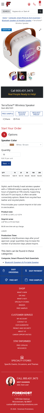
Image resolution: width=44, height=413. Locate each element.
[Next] (39, 48)
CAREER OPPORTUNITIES (22, 334)
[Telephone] (34, 4)
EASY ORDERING (13, 270)
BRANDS (22, 305)
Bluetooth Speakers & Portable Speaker (16, 20)
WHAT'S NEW (22, 292)
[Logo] (8, 4)
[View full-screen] (40, 29)
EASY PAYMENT (35, 271)
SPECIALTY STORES (22, 302)
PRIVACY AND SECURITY (22, 328)
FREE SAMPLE (7, 113)
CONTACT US (22, 322)
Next (5, 163)
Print (17, 119)
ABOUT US (22, 331)
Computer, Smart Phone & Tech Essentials (24, 18)
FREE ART (13, 280)
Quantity (5, 150)
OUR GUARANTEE (22, 325)
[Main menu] (3, 4)
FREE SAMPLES (35, 280)
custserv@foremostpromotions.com (22, 404)
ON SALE (22, 295)
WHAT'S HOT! (22, 299)
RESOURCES (22, 348)
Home (4, 18)
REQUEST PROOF (36, 113)
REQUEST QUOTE (22, 113)
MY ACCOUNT (22, 319)
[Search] (40, 11)
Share (7, 119)
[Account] (29, 4)
